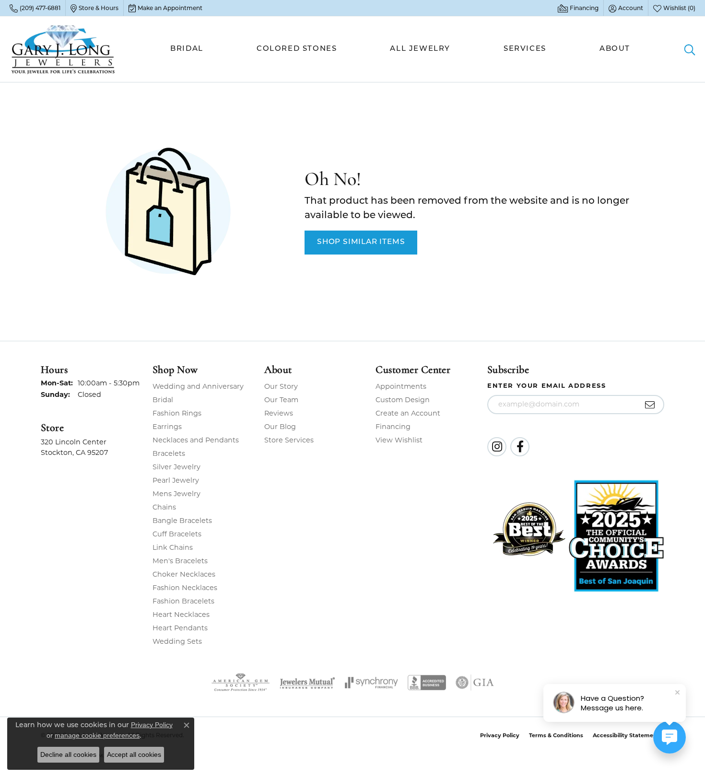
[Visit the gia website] (475, 683)
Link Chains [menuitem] (173, 547)
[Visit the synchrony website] (371, 683)
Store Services (289, 440)
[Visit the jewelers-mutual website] (307, 683)
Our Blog (280, 426)
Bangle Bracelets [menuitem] (182, 520)
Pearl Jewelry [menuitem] (176, 480)
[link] (35, 8)
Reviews (278, 413)
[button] (626, 8)
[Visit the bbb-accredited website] (427, 683)
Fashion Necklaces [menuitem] (185, 587)
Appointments (401, 386)
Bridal (186, 49)
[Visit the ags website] (240, 683)
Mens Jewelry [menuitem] (176, 493)
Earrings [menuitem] (167, 426)
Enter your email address (546, 385)
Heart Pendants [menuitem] (180, 628)
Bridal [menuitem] (163, 399)
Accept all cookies (134, 754)
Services (525, 49)
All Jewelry (420, 49)
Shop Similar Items (361, 242)
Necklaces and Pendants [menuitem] (196, 440)
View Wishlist (399, 440)
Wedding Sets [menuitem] (177, 641)
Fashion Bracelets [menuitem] (183, 601)
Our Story (281, 386)
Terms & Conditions (556, 735)
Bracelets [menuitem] (169, 453)
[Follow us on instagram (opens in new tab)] (496, 446)
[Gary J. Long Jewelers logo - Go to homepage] (63, 49)
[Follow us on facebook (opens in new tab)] (519, 446)
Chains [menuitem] (164, 507)
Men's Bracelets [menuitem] (180, 561)
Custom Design (403, 399)
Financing (393, 426)
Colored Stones (297, 49)
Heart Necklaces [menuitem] (181, 614)
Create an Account (408, 413)
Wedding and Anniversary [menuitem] (198, 386)
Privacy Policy (499, 735)
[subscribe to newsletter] (650, 404)
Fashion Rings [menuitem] (177, 413)
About (614, 49)
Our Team (281, 399)
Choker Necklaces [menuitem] (184, 574)
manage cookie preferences (97, 735)
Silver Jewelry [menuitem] (176, 467)
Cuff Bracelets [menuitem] (177, 534)
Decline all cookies (68, 754)
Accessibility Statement (626, 735)
